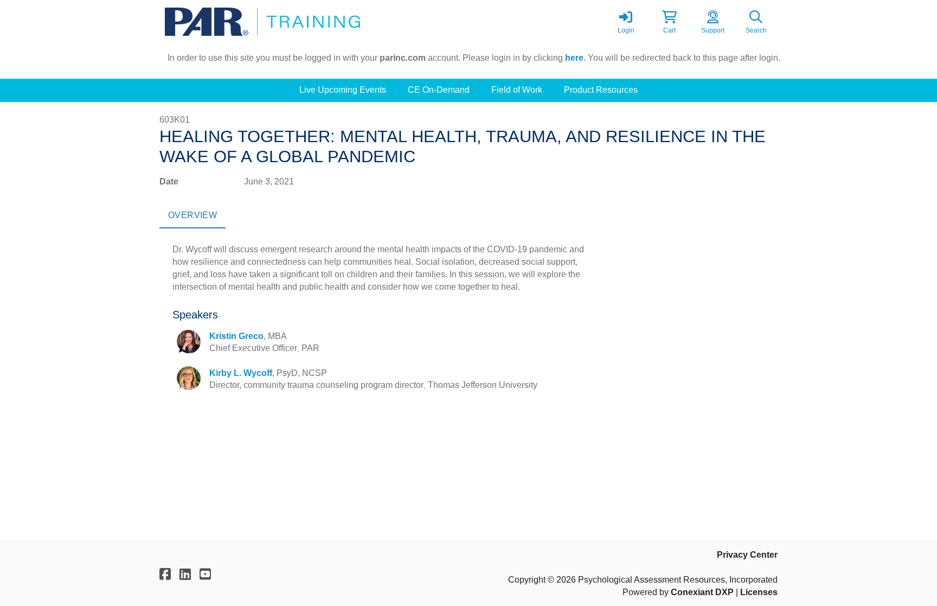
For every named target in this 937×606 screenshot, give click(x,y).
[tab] (192, 215)
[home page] (262, 21)
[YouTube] (205, 574)
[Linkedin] (185, 574)
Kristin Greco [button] (236, 336)
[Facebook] (165, 574)
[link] (625, 21)
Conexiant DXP (702, 592)
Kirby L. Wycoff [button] (240, 373)
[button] (669, 21)
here (574, 57)
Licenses (759, 592)
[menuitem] (342, 90)
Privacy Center (747, 554)
